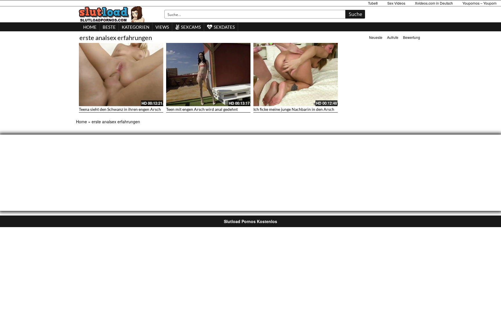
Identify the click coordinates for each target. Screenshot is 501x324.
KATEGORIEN (135, 27)
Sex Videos (396, 3)
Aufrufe (392, 37)
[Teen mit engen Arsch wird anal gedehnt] (208, 74)
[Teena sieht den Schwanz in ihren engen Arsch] (121, 74)
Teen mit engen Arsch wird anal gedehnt (202, 109)
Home (81, 121)
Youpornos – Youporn (479, 3)
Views (162, 27)
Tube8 (373, 3)
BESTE (109, 27)
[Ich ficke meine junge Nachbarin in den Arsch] (295, 74)
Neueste (375, 37)
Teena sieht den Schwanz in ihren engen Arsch (120, 109)
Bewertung (411, 37)
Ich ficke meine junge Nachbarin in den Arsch (293, 109)
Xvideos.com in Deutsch (434, 3)
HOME (90, 27)
